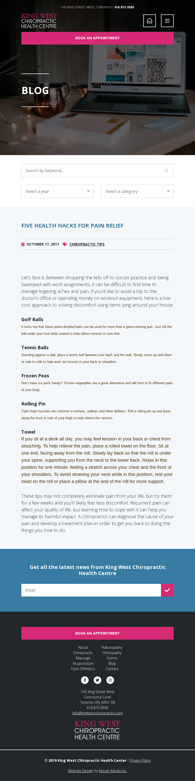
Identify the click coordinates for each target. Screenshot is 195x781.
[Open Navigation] (167, 20)
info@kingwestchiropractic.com (97, 713)
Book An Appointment (97, 37)
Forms (112, 658)
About (83, 647)
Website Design (80, 770)
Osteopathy (112, 652)
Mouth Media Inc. (113, 770)
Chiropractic (83, 652)
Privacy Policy (140, 760)
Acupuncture (83, 663)
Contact (112, 668)
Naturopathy (112, 647)
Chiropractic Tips (87, 244)
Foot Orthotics (83, 668)
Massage (83, 658)
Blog (112, 663)
